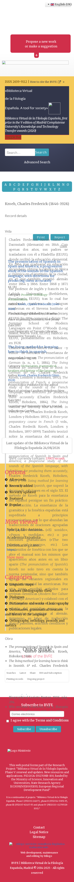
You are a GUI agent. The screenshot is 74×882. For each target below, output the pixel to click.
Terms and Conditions (52, 720)
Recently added (21, 486)
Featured (16, 498)
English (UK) (62, 4)
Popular (15, 505)
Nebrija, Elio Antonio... (25, 529)
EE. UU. (12, 287)
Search (41, 152)
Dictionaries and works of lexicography (39, 603)
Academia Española (23, 537)
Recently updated (22, 492)
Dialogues (16, 597)
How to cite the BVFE (43, 82)
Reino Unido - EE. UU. (22, 358)
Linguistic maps (21, 584)
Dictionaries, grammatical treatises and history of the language (34, 612)
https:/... (12, 549)
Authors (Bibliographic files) (30, 591)
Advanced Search (37, 162)
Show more (15, 557)
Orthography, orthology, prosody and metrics (35, 623)
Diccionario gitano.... (24, 545)
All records (17, 479)
